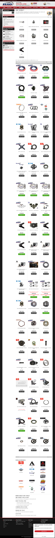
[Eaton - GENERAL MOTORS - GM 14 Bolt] (32, 469)
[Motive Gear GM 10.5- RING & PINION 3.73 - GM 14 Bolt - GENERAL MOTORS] (33, 441)
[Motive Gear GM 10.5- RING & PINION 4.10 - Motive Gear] (46, 438)
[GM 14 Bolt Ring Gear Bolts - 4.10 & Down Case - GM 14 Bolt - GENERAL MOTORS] (46, 343)
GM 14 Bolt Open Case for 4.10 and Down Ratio (34, 328)
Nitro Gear (21, 483)
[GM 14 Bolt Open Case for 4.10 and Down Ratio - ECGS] (33, 320)
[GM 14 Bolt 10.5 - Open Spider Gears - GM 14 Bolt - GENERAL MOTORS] (33, 206)
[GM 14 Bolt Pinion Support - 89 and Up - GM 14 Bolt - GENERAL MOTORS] (21, 343)
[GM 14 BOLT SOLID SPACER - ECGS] (46, 379)
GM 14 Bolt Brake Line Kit (34, 269)
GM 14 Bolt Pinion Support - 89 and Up (22, 347)
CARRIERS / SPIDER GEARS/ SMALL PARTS (34, 26)
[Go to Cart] (44, 5)
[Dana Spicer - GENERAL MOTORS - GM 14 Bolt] (21, 470)
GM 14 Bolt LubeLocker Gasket (22, 328)
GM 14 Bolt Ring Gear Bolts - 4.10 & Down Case (46, 348)
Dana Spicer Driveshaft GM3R (46, 112)
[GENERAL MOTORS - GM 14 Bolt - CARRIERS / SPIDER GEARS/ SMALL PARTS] (33, 22)
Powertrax (32, 482)
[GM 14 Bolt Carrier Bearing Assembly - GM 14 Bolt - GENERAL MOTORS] (46, 265)
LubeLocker (43, 474)
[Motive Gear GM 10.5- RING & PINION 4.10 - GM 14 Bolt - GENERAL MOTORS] (46, 441)
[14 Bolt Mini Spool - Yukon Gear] (46, 65)
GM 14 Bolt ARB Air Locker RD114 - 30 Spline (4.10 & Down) (34, 250)
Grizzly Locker (32, 475)
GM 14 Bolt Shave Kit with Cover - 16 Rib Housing (34, 367)
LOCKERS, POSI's (34, 40)
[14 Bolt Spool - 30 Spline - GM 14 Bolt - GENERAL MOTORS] (33, 88)
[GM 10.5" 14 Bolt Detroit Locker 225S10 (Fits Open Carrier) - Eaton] (33, 163)
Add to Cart (21, 77)
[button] (8, 13)
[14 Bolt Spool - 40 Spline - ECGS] (46, 85)
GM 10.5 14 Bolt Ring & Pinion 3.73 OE (34, 151)
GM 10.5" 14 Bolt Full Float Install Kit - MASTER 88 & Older (22, 191)
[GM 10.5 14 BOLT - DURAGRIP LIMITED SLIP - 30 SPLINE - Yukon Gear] (46, 124)
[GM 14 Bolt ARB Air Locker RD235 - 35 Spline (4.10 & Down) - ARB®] (21, 262)
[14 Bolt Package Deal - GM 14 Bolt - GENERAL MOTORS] (21, 88)
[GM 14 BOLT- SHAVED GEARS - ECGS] (21, 418)
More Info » (22, 29)
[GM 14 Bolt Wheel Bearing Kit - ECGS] (33, 399)
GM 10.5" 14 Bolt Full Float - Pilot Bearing (46, 171)
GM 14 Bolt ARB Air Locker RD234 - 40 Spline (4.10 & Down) (46, 250)
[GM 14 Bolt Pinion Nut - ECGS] (46, 320)
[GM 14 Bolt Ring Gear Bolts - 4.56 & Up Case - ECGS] (21, 360)
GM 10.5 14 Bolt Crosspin (21, 151)
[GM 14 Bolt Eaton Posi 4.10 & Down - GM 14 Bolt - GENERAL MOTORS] (21, 304)
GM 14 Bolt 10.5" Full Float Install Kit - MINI (46, 211)
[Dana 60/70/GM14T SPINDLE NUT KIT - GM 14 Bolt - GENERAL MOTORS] (33, 108)
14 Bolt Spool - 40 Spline (46, 92)
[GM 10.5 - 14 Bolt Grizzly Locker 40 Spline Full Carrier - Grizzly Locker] (33, 124)
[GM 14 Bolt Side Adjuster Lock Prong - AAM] (33, 379)
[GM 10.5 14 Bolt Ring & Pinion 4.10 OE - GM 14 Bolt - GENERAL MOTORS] (46, 147)
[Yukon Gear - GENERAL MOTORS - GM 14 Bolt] (42, 489)
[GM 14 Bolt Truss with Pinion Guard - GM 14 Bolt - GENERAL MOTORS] (21, 402)
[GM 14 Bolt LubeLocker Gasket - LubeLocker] (21, 320)
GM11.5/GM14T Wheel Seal (33, 426)
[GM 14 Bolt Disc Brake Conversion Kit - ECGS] (33, 281)
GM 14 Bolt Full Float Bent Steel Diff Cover (33, 308)
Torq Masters (32, 492)
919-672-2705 (7, 47)
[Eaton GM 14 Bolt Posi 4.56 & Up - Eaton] (21, 124)
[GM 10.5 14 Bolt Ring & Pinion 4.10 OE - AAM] (46, 144)
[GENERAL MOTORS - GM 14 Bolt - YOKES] (21, 49)
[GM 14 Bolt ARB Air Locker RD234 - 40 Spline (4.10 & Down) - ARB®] (46, 242)
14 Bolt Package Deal (21, 92)
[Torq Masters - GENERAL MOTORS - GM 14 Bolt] (32, 489)
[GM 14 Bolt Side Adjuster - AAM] (46, 360)
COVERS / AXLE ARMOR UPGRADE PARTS (46, 26)
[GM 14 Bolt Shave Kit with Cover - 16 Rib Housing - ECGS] (33, 360)
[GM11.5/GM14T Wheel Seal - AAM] (33, 418)
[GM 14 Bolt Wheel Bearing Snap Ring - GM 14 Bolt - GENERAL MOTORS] (46, 402)
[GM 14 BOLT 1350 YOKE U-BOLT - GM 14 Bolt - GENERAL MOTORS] (21, 225)
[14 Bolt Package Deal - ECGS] (21, 85)
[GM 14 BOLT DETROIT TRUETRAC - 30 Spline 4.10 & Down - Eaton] (21, 281)
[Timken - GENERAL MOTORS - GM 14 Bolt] (21, 487)
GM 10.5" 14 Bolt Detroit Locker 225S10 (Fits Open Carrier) (34, 171)
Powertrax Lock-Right (43, 485)
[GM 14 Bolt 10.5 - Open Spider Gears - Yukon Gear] (33, 203)
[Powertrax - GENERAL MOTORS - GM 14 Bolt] (32, 481)
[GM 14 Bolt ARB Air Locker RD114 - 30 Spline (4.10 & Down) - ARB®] (33, 242)
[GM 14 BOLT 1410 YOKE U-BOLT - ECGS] (46, 222)
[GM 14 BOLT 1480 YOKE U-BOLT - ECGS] (21, 242)
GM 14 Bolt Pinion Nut (46, 328)
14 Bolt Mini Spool (46, 73)
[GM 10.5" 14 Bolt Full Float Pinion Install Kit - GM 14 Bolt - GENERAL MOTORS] (21, 206)
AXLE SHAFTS (21, 26)
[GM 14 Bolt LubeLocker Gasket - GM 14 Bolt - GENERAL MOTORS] (21, 323)
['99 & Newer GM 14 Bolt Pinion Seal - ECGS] (33, 65)
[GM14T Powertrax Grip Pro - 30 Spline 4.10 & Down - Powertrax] (46, 418)
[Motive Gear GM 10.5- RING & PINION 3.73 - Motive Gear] (33, 438)
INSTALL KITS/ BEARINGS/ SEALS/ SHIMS (22, 40)
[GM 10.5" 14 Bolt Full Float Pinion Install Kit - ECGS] (21, 203)
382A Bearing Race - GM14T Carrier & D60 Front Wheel (21, 112)
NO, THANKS (44, 536)
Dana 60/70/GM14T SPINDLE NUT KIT (33, 112)
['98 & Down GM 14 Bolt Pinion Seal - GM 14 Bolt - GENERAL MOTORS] (21, 68)
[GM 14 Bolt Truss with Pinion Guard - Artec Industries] (21, 399)
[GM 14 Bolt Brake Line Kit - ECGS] (33, 262)
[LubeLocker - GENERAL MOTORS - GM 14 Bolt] (42, 473)
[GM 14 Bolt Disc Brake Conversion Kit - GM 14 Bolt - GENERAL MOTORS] (33, 284)
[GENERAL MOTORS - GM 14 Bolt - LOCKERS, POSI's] (33, 36)
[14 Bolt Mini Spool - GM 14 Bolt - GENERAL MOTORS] (46, 68)
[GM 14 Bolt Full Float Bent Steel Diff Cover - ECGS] (33, 301)
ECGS (43, 471)
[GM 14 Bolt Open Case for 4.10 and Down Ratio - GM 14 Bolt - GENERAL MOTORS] (33, 323)
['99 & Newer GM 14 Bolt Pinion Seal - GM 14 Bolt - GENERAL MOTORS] (33, 68)
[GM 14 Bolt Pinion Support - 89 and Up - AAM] (21, 340)
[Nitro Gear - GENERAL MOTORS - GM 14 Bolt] (21, 481)
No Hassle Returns (8, 38)
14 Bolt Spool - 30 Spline (34, 92)
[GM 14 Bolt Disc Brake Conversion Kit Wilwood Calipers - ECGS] (46, 281)
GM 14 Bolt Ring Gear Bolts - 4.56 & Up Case (22, 367)
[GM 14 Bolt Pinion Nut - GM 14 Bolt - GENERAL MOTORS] (46, 323)
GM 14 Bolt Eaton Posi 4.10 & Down (21, 308)
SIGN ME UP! (44, 531)
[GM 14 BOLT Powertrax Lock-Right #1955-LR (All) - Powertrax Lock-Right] (33, 340)
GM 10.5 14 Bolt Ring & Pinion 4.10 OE (46, 151)
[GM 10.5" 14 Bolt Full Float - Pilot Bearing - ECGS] (46, 163)
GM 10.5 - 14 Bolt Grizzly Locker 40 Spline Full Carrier (33, 132)
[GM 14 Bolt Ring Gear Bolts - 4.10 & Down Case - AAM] (46, 340)
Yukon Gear (43, 492)
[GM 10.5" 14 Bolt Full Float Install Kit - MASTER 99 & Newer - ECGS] (46, 183)
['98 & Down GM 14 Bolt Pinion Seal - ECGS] (21, 65)
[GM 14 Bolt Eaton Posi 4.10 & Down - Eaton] (21, 301)
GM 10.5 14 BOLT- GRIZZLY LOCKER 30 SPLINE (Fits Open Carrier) (22, 171)
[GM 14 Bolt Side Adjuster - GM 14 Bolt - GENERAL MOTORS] (46, 363)
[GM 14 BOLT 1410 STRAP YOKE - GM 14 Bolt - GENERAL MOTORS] (33, 226)
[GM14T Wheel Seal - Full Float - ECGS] (21, 438)
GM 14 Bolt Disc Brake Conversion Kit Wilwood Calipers (46, 289)
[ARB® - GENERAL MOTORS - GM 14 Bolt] (32, 464)
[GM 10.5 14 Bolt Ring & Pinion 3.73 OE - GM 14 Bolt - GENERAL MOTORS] (33, 147)
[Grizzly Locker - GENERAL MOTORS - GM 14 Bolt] (32, 473)
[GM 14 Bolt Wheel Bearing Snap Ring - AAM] (46, 399)
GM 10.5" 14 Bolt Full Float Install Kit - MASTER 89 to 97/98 (34, 191)
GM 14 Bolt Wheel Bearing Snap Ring (46, 406)
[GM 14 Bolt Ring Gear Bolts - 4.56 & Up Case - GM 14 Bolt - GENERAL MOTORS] (21, 363)
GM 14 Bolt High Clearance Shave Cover (46, 308)
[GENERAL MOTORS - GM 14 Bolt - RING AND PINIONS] (45, 36)
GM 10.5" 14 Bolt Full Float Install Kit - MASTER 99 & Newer (46, 191)
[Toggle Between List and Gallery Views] (51, 62)
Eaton (32, 471)
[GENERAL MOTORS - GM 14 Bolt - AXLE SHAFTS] (21, 22)
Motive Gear (43, 479)
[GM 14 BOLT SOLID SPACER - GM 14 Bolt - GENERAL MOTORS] (46, 382)
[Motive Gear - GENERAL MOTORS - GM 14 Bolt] (42, 477)
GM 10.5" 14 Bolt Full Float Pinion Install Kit (22, 211)
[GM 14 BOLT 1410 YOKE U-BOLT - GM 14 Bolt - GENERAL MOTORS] (46, 225)
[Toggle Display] (51, 17)
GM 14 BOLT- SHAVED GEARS (21, 426)
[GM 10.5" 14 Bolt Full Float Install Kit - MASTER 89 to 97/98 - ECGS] (33, 183)
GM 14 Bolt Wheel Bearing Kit (33, 406)
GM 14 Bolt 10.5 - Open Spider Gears (33, 210)
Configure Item (46, 77)
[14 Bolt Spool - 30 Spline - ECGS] (33, 85)
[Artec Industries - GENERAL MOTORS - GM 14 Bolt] (42, 464)
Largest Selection (7, 33)
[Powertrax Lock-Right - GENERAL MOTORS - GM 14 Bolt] (42, 482)
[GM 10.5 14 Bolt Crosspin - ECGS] (21, 144)
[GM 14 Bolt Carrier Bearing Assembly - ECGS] (46, 262)
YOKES (21, 54)
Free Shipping (7, 36)
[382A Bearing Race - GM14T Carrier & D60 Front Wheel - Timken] (21, 104)
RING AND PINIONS (46, 40)
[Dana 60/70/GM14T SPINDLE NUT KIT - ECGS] (33, 105)
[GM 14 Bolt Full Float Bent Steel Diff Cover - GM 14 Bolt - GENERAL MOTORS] (33, 304)
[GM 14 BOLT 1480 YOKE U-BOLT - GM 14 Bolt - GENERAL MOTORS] (21, 245)
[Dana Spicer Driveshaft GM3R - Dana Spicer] (46, 105)
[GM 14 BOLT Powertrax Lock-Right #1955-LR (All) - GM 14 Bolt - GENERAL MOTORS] (33, 343)
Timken (21, 488)
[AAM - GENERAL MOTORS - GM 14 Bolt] (21, 463)
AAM (21, 465)
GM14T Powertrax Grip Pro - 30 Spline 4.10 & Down (46, 426)
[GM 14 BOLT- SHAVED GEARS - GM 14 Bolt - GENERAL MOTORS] (21, 421)
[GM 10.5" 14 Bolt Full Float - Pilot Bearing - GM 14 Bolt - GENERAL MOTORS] (46, 166)
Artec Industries (43, 467)
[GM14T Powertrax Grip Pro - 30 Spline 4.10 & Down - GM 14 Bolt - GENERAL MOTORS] (46, 421)
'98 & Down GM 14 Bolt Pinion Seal (21, 73)
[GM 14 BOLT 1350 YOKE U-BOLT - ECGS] (21, 222)
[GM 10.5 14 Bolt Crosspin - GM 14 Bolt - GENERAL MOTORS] (21, 147)
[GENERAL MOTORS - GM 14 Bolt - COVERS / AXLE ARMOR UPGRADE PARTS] (45, 22)
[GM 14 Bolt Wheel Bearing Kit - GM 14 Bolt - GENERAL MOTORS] (33, 402)
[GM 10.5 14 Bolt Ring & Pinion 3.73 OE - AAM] (33, 144)
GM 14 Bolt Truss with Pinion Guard (21, 406)
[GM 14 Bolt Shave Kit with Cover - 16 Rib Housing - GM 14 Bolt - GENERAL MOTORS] (33, 363)
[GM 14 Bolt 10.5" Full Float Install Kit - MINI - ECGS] (46, 203)
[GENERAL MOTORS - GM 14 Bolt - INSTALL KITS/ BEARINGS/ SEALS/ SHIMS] (21, 36)
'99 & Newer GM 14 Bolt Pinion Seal (33, 73)
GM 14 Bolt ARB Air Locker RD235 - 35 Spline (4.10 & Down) (21, 269)
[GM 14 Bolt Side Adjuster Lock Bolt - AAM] (21, 379)
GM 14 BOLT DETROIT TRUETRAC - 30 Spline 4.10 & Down (21, 289)
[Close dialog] (53, 524)
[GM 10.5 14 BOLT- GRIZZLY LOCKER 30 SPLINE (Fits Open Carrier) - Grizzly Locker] (21, 163)
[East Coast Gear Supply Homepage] (7, 4)
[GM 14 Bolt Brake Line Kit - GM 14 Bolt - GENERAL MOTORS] (33, 265)
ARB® (32, 467)
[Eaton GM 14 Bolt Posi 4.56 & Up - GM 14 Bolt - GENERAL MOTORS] (21, 127)
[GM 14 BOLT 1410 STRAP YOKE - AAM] (33, 222)
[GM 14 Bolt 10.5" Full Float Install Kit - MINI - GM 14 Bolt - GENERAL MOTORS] (46, 206)
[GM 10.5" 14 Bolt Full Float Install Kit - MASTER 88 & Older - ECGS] (21, 183)
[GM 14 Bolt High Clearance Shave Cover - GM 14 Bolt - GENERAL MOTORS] (46, 304)
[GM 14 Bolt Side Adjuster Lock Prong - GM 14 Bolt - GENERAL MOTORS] (33, 382)
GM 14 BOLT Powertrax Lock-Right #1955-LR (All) (33, 348)
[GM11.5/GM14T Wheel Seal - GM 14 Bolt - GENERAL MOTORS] (33, 421)
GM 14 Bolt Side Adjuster (46, 367)
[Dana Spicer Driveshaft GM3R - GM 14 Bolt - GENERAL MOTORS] (46, 108)
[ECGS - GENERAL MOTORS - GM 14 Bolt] (42, 469)
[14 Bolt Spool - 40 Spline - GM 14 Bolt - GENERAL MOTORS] (46, 88)
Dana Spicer (21, 472)
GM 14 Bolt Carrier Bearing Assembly (45, 269)
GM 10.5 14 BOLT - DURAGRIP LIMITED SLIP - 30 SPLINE (46, 132)
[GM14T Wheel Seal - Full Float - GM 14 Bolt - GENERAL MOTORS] (21, 441)
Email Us (6, 45)
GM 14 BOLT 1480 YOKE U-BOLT (22, 249)
